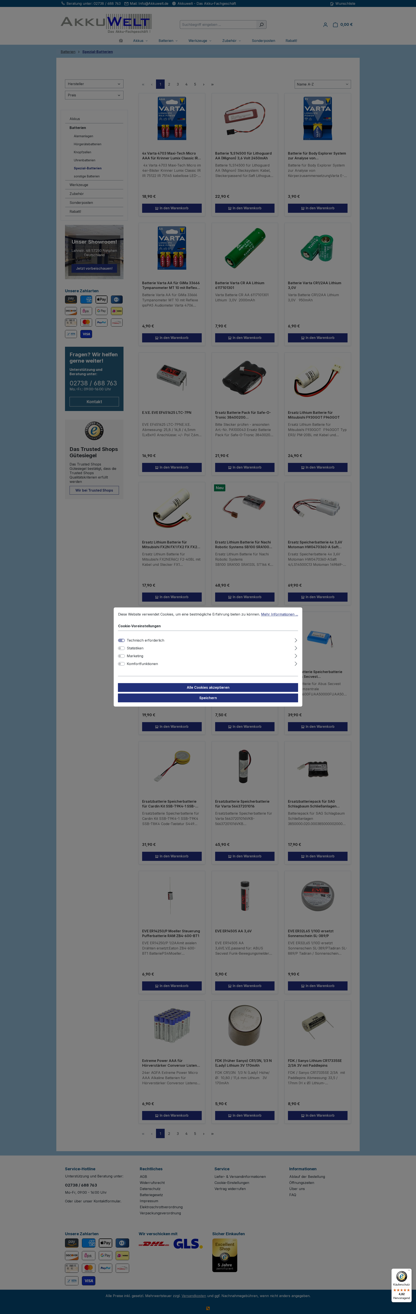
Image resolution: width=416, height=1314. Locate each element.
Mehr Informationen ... (279, 614)
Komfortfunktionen (142, 664)
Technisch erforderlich (145, 640)
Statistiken (135, 648)
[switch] (121, 648)
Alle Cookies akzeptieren (208, 687)
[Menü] (409, 1271)
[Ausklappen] (296, 639)
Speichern (208, 698)
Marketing (135, 656)
